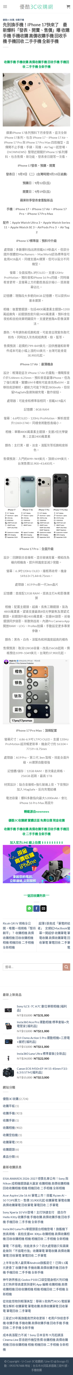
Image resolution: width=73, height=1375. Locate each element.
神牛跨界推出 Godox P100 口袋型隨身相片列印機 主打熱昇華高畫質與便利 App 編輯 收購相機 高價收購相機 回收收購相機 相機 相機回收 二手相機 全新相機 (36, 1287)
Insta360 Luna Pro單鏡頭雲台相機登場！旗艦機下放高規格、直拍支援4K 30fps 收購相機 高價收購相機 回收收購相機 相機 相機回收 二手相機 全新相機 (36, 1233)
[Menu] (5, 6)
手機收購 (36, 1370)
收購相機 (9, 1127)
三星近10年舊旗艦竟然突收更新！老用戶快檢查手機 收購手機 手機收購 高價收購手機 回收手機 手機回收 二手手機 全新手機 (36, 1322)
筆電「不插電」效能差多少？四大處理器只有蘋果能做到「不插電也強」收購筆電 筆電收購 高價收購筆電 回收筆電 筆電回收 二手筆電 (36, 1250)
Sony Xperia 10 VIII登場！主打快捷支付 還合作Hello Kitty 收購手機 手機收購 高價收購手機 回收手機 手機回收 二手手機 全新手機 (36, 1217)
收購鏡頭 (9, 1149)
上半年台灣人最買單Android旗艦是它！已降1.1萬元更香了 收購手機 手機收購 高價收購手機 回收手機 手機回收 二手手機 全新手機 (35, 1267)
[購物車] (68, 6)
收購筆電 (9, 1142)
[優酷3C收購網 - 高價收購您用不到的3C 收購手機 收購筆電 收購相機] (36, 6)
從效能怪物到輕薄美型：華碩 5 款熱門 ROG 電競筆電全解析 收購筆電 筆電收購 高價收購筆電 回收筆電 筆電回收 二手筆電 (36, 1306)
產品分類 (9, 1156)
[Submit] (66, 967)
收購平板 (9, 1106)
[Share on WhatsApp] (29, 908)
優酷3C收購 (8, 20)
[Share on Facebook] (36, 908)
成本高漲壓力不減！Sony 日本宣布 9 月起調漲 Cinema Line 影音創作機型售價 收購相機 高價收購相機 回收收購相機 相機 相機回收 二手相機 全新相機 (36, 1342)
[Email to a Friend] (43, 908)
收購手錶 (9, 1120)
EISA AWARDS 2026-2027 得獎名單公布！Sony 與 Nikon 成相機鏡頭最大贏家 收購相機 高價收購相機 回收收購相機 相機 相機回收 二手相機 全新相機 (36, 1183)
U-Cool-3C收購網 (32, 1361)
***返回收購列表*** (36, 895)
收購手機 (20, 20)
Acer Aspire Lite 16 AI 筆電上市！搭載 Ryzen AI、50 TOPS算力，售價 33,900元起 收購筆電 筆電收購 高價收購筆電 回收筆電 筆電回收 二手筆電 (36, 1200)
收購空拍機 (10, 1135)
